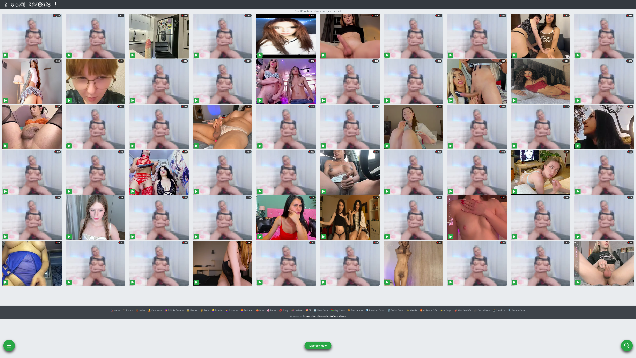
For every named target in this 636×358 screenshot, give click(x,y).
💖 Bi (308, 310)
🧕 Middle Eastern (174, 310)
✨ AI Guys (445, 310)
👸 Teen (204, 310)
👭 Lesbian (297, 310)
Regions (308, 316)
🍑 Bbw (260, 310)
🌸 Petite (271, 310)
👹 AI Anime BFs (462, 310)
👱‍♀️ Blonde (217, 310)
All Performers (333, 316)
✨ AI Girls (411, 310)
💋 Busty (283, 310)
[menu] (9, 345)
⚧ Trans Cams (355, 310)
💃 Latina (140, 310)
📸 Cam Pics (499, 310)
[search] (627, 345)
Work (315, 316)
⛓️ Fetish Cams (395, 310)
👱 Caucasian (155, 310)
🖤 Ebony (128, 310)
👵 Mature (192, 310)
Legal (343, 316)
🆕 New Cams (321, 310)
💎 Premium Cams (375, 310)
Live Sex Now (318, 345)
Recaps (322, 316)
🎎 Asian (115, 310)
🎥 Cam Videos (482, 310)
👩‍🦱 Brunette (231, 310)
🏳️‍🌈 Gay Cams (338, 310)
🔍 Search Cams (516, 310)
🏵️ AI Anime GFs (428, 310)
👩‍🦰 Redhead (247, 310)
